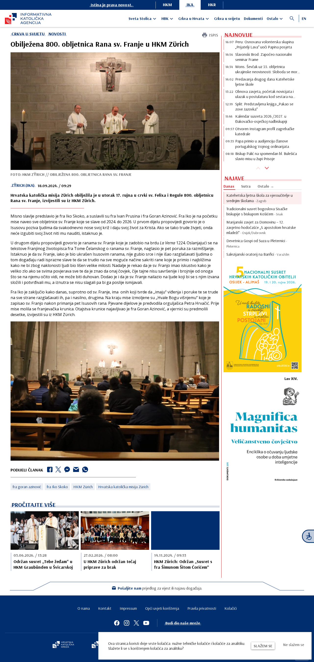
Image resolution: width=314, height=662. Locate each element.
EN (304, 18)
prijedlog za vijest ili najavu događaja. (160, 588)
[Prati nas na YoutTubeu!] (146, 623)
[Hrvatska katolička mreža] (63, 645)
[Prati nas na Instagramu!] (127, 623)
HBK (165, 18)
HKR (212, 4)
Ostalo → (266, 186)
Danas (228, 186)
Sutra (246, 186)
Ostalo (272, 18)
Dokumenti (253, 18)
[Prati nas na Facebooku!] (117, 623)
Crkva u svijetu (227, 18)
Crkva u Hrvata (191, 18)
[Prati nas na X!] (136, 623)
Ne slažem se (293, 644)
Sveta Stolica (140, 18)
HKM (167, 4)
